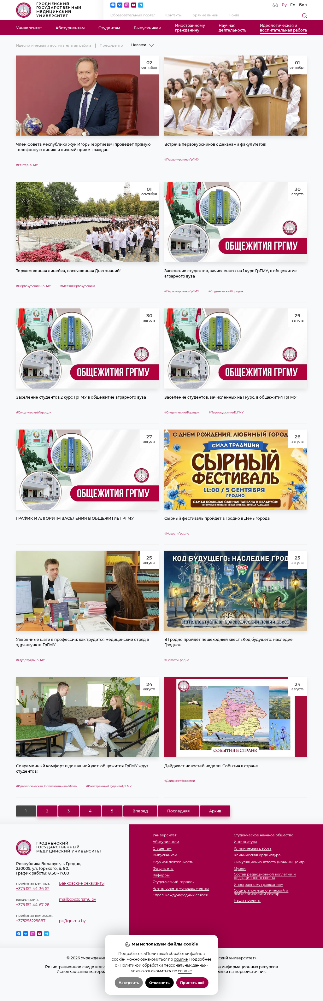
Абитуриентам (70, 28)
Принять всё (192, 983)
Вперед (140, 811)
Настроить (129, 983)
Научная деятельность (173, 862)
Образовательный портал (132, 15)
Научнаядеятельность (232, 27)
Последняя (178, 811)
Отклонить (159, 983)
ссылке (180, 959)
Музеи (240, 869)
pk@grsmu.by (72, 920)
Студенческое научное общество (263, 835)
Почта (234, 15)
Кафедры (161, 875)
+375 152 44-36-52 (33, 888)
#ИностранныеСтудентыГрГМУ (109, 786)
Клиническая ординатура (257, 855)
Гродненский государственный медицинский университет (58, 10)
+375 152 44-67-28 (33, 904)
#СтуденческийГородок (226, 291)
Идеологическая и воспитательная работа (53, 46)
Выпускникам (148, 28)
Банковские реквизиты (81, 883)
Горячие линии (205, 15)
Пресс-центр (111, 46)
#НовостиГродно (176, 533)
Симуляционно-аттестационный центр (269, 862)
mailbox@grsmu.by (77, 899)
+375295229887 (30, 920)
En (292, 5)
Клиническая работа (252, 849)
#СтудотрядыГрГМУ (30, 660)
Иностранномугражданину (190, 27)
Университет (29, 28)
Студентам (109, 28)
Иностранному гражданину (258, 885)
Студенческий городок (173, 882)
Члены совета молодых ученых (181, 889)
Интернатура (245, 842)
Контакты (173, 15)
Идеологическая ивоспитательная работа (283, 27)
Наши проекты (247, 901)
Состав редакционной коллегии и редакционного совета (265, 876)
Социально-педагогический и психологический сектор (261, 892)
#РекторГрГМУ (27, 165)
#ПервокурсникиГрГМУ (181, 159)
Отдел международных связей (180, 895)
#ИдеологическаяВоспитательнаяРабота (46, 786)
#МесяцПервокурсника (77, 286)
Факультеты (163, 869)
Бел (303, 5)
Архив (215, 811)
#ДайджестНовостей (179, 780)
